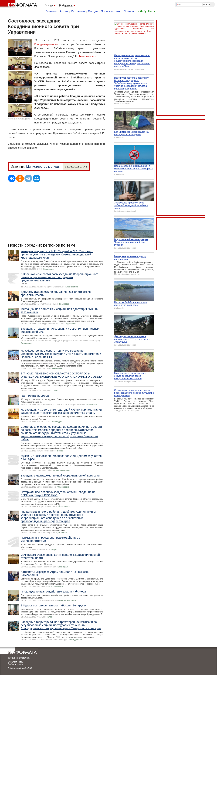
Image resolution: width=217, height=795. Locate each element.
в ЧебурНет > (146, 11)
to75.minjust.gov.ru (22, 119)
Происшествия (110, 11)
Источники (78, 11)
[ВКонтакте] (12, 178)
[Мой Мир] (36, 178)
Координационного (46, 44)
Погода (93, 11)
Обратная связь (15, 662)
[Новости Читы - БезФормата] (19, 4)
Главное (51, 11)
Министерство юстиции (43, 166)
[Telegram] (28, 178)
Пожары (129, 11)
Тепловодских (87, 56)
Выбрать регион (15, 664)
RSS (30, 668)
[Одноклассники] (20, 178)
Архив (64, 11)
